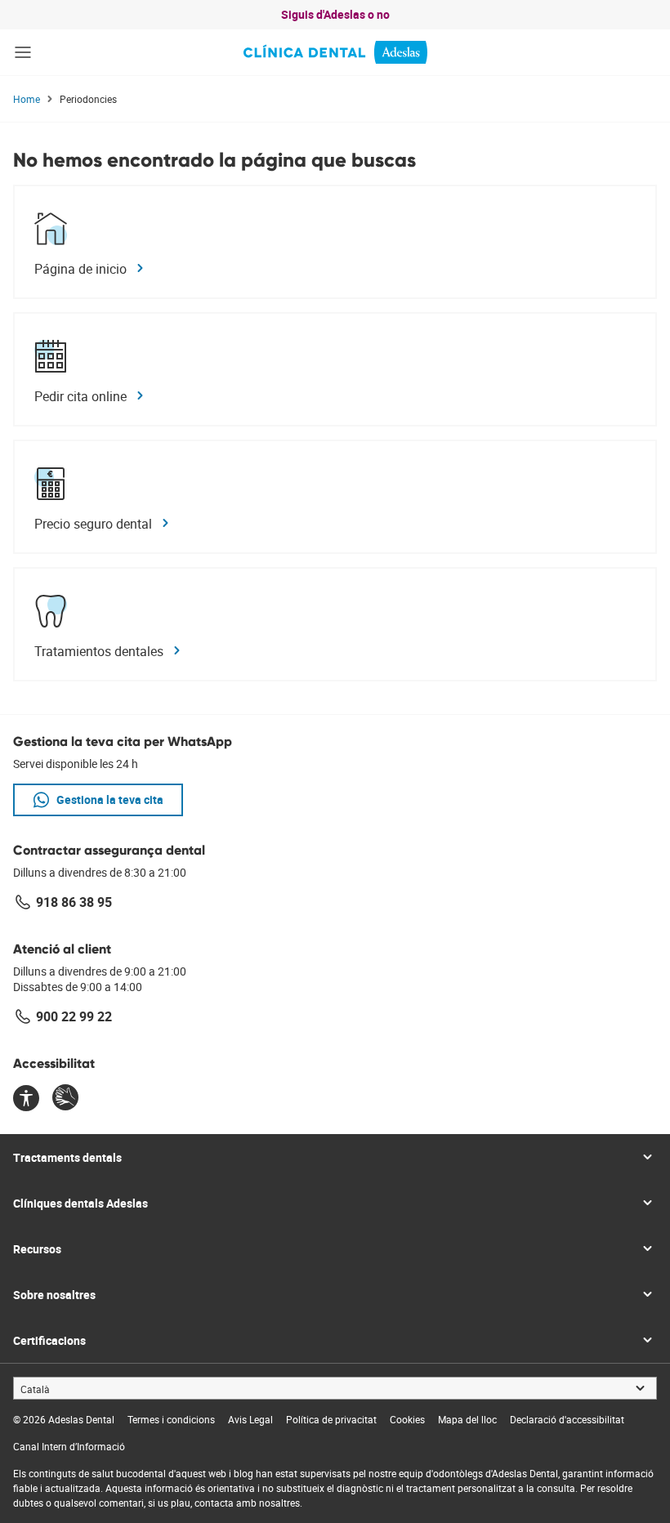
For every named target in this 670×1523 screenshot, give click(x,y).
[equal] (26, 1099)
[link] (335, 52)
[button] (23, 52)
